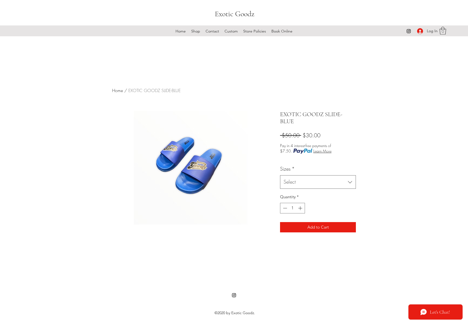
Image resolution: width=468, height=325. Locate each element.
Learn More (322, 151)
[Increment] (300, 208)
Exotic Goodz (234, 13)
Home (117, 90)
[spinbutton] (292, 208)
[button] (443, 31)
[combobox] (318, 182)
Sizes (287, 168)
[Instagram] (408, 31)
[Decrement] (284, 208)
